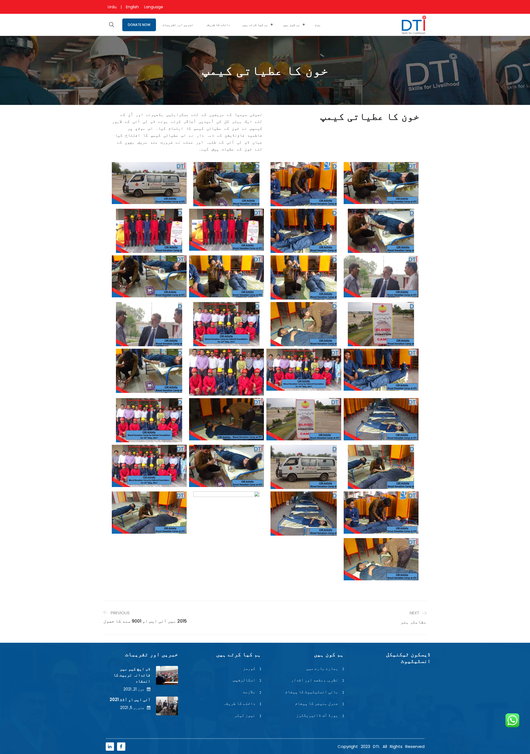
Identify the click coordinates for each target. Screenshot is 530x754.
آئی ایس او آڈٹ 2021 (130, 699)
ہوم (318, 24)
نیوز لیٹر (244, 715)
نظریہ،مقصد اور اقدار (314, 680)
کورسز (249, 668)
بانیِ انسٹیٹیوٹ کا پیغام (311, 692)
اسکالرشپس (244, 680)
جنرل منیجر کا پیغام (316, 703)
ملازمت (249, 692)
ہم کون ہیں (291, 24)
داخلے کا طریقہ (217, 24)
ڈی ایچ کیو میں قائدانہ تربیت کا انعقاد (131, 675)
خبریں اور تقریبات (178, 24)
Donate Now (139, 24)
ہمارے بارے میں (322, 668)
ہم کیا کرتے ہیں (255, 24)
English (132, 7)
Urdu (112, 7)
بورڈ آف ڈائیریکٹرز (317, 715)
